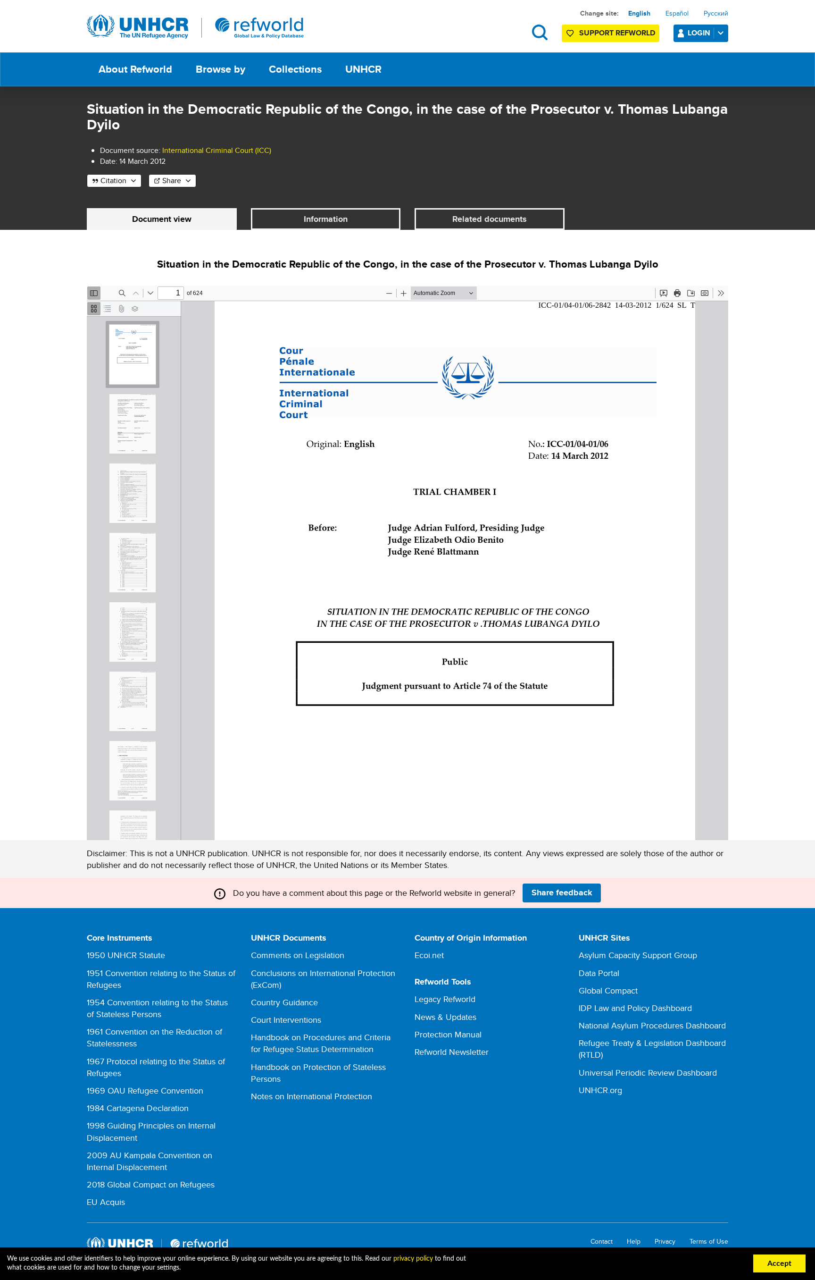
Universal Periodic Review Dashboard (648, 1072)
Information (326, 219)
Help (633, 1241)
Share (171, 180)
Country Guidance (284, 1002)
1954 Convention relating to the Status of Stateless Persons (157, 1008)
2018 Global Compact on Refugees (151, 1184)
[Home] (195, 27)
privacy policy (413, 1258)
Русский (716, 13)
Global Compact (608, 990)
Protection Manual (448, 1034)
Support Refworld (617, 32)
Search (540, 32)
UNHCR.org (600, 1090)
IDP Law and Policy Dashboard (635, 1008)
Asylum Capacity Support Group (638, 955)
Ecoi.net (429, 955)
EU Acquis (106, 1202)
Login (699, 32)
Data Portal (599, 973)
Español (677, 13)
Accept (779, 1263)
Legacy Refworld (445, 999)
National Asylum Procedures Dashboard (652, 1025)
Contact (601, 1241)
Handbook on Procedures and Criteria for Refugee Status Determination (321, 1043)
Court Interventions (286, 1020)
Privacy (665, 1241)
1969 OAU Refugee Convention (145, 1090)
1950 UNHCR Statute (126, 955)
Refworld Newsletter (452, 1052)
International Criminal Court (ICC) (216, 150)
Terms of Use (709, 1241)
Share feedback (562, 892)
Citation (113, 180)
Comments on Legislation (297, 955)
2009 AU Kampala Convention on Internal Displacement (149, 1161)
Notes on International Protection (311, 1096)
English (639, 13)
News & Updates (445, 1017)
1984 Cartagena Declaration (138, 1108)
